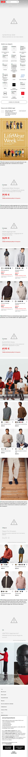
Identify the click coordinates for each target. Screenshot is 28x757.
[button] (7, 257)
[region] (14, 736)
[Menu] (26, 1)
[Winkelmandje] (23, 1)
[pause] (26, 379)
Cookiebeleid (8, 743)
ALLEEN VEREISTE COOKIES (19, 748)
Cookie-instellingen (14, 752)
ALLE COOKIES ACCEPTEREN (8, 748)
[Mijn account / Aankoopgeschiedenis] (20, 1)
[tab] (2, 5)
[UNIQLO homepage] (3, 1)
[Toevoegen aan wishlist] (12, 268)
